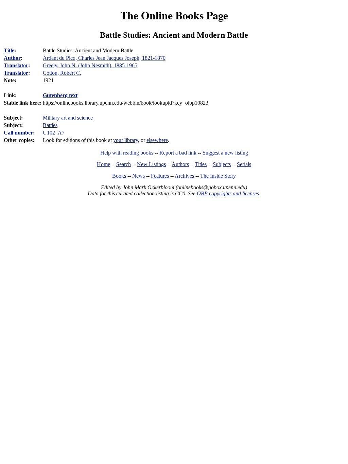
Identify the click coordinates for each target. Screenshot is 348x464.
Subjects (222, 164)
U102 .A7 (54, 133)
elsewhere (157, 140)
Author (12, 58)
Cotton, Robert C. (62, 73)
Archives (184, 176)
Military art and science (68, 118)
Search (123, 164)
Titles (201, 164)
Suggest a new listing (225, 153)
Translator (16, 65)
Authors (180, 164)
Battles (50, 125)
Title (9, 50)
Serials (244, 164)
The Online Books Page (174, 15)
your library (125, 140)
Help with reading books (126, 153)
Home (103, 164)
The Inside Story (218, 176)
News (138, 176)
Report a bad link (177, 153)
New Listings (151, 164)
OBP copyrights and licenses (228, 193)
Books (119, 176)
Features (160, 176)
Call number (18, 133)
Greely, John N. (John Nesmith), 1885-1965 (90, 65)
